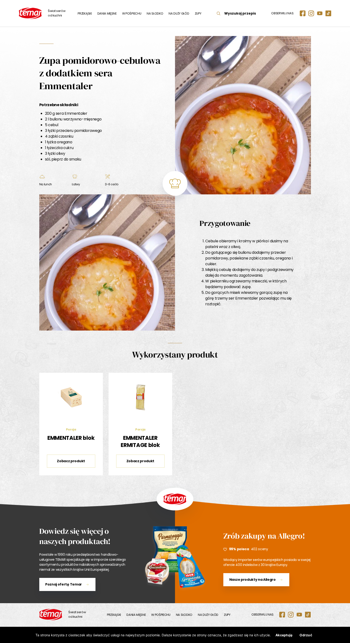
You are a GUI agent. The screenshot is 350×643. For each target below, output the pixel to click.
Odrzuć (306, 635)
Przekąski (85, 13)
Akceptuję (283, 635)
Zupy (198, 13)
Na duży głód (179, 13)
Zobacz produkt (71, 461)
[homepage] (50, 614)
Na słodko (155, 13)
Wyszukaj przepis (240, 13)
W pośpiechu (131, 13)
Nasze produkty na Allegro (252, 579)
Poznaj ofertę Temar (63, 584)
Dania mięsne (107, 13)
